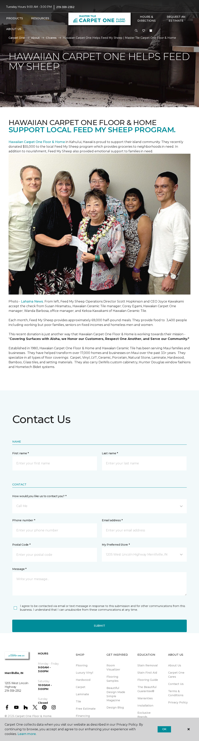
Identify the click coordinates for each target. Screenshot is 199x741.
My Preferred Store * (116, 544)
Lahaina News (32, 301)
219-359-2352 (65, 7)
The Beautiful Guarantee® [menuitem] (146, 689)
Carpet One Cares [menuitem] (176, 674)
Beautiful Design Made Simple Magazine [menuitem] (115, 694)
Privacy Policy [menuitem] (178, 702)
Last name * (110, 453)
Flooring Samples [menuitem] (112, 679)
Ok (164, 729)
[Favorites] (143, 30)
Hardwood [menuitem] (83, 680)
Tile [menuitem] (78, 701)
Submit (99, 625)
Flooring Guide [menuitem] (147, 680)
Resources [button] (40, 18)
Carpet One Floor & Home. (33, 716)
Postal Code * (21, 544)
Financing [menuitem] (83, 716)
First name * (20, 453)
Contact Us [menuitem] (176, 684)
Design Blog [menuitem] (115, 707)
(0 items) (150, 30)
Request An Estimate (176, 18)
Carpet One (17, 38)
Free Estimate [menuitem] (86, 708)
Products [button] (14, 18)
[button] (136, 30)
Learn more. (26, 734)
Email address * (112, 520)
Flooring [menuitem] (81, 665)
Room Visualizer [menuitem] (113, 667)
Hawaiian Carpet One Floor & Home (37, 142)
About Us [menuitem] (174, 665)
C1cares (51, 38)
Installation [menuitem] (145, 705)
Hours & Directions (146, 18)
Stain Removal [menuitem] (147, 665)
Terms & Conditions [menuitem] (175, 693)
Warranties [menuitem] (145, 698)
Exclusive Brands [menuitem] (144, 715)
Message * (19, 569)
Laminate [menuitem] (82, 694)
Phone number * (23, 520)
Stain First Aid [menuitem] (147, 672)
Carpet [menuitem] (80, 687)
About (35, 38)
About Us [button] (13, 29)
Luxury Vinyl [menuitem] (84, 672)
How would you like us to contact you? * (39, 496)
